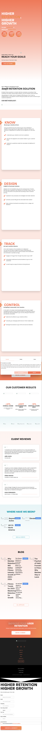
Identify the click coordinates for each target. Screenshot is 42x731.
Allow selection (21, 372)
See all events (20, 537)
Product (21, 652)
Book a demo (21, 661)
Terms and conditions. (16, 723)
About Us (21, 650)
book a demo (20, 375)
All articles (20, 605)
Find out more (8, 63)
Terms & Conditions (21, 668)
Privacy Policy (21, 670)
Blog (21, 656)
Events (21, 654)
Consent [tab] (7, 359)
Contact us (21, 658)
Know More (18, 518)
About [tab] (35, 359)
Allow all (34, 372)
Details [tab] (21, 359)
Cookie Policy (21, 672)
